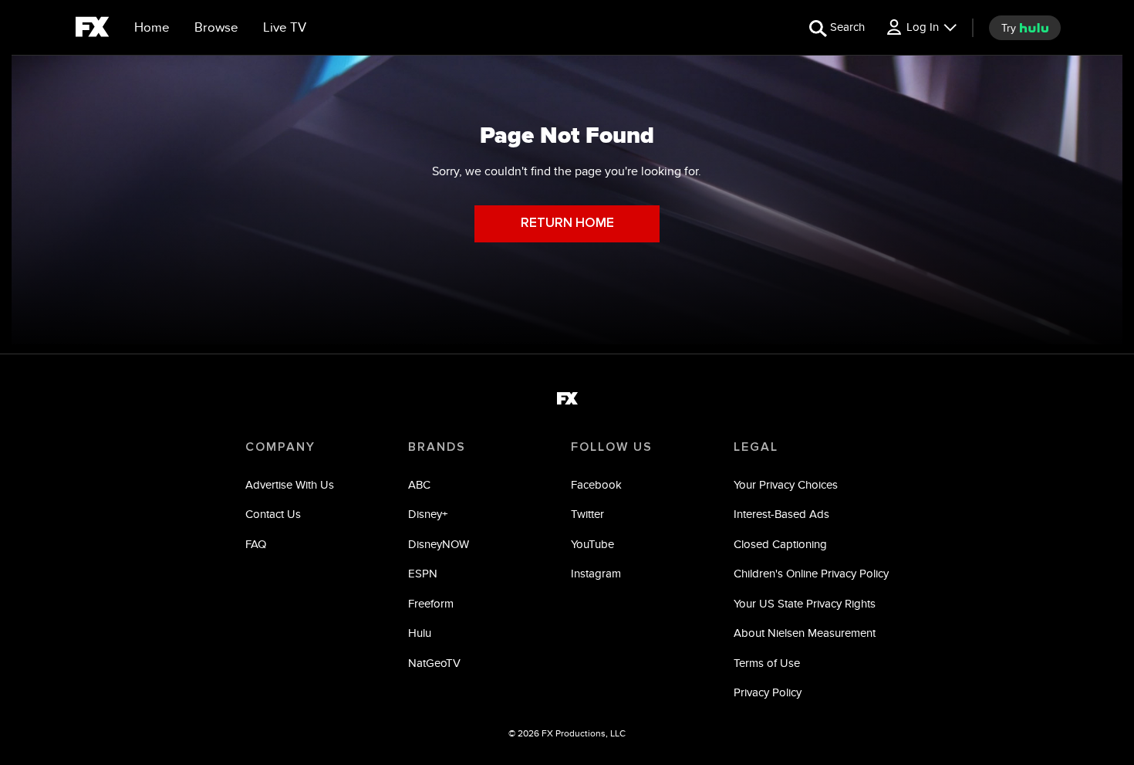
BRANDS (437, 447)
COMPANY (280, 447)
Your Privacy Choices (786, 484)
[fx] (92, 29)
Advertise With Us (289, 484)
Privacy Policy (768, 692)
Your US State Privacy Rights (805, 603)
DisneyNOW (438, 544)
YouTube (592, 544)
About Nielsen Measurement (805, 633)
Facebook (596, 484)
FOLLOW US (612, 447)
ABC (419, 484)
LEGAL (756, 447)
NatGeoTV (434, 663)
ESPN (422, 573)
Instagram (596, 573)
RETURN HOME (567, 223)
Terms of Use (767, 663)
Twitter (587, 514)
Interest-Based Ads (781, 514)
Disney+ (427, 514)
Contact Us (273, 514)
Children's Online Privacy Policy (811, 573)
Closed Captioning (780, 544)
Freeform (431, 603)
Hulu (419, 633)
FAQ (255, 544)
